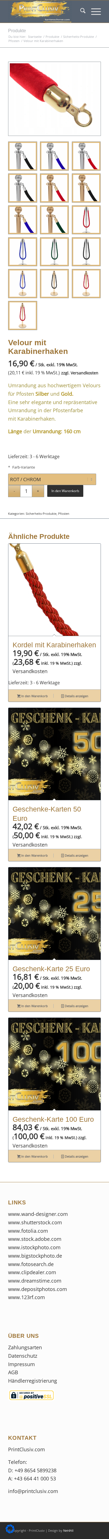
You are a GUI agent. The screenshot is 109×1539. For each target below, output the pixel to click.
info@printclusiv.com (33, 1491)
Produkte (17, 30)
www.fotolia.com (28, 1230)
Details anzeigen (76, 696)
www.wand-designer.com (38, 1214)
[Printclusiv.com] (45, 11)
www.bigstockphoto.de (35, 1255)
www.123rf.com (26, 1297)
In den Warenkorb (65, 490)
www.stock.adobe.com (34, 1239)
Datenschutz (23, 1355)
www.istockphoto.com (34, 1247)
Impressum (22, 1364)
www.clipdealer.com (32, 1272)
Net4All (68, 1530)
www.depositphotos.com (37, 1289)
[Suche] (80, 11)
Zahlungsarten (25, 1347)
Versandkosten (84, 373)
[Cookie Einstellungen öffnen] (10, 1531)
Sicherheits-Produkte (41, 513)
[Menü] (93, 11)
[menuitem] (80, 11)
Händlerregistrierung (32, 1380)
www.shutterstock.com (35, 1222)
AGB (13, 1372)
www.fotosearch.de (31, 1264)
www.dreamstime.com (34, 1280)
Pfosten (63, 513)
